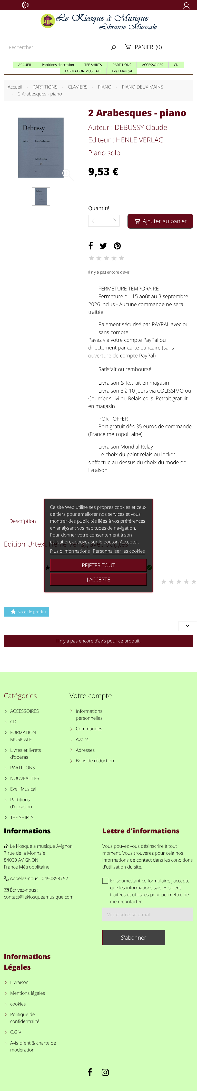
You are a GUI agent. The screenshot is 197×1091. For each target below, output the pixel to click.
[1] (91, 258)
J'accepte (98, 579)
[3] (106, 258)
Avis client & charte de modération (33, 1046)
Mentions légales (27, 993)
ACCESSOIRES (24, 711)
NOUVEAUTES (24, 778)
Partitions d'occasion (21, 803)
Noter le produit (28, 611)
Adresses (85, 750)
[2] (99, 258)
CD (13, 722)
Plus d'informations (70, 551)
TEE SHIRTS (22, 817)
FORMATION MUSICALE (23, 736)
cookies (18, 1004)
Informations (27, 830)
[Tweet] (103, 246)
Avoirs (82, 739)
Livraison (19, 982)
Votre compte (91, 695)
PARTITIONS (22, 768)
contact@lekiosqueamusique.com (39, 897)
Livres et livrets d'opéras (25, 753)
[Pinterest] (117, 246)
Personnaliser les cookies (119, 551)
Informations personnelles (89, 714)
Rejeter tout (98, 565)
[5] (122, 258)
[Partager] (90, 246)
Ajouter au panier (160, 221)
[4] (114, 258)
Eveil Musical (23, 789)
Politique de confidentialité (25, 1018)
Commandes (89, 729)
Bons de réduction (95, 761)
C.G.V (15, 1032)
